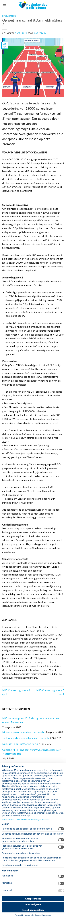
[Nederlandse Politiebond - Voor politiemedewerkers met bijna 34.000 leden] (33, 5)
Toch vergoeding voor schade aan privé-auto (26, 738)
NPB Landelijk (9, 16)
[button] (4, 5)
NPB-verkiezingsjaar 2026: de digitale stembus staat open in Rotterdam (30, 720)
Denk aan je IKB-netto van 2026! (20, 743)
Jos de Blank (39, 33)
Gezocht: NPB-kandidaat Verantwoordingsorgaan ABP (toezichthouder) (31, 751)
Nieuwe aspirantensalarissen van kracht (23, 732)
